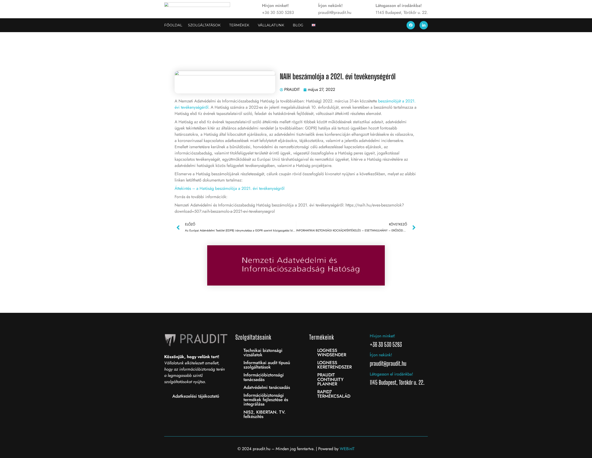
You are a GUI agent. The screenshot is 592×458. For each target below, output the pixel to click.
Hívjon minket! (275, 6)
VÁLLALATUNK (271, 25)
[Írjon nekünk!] (310, 9)
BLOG (298, 25)
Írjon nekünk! (330, 6)
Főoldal (173, 25)
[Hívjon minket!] (254, 9)
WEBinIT (347, 449)
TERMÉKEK (239, 25)
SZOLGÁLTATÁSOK (204, 25)
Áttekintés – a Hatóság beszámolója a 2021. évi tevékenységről (229, 188)
